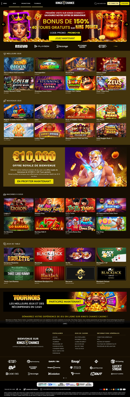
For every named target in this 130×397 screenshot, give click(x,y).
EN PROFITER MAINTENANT (34, 181)
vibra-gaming (69, 264)
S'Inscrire (124, 3)
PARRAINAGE (56, 353)
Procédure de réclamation (106, 346)
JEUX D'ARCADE (79, 344)
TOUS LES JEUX (79, 348)
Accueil (55, 337)
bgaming (68, 121)
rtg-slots (37, 264)
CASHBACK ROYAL (58, 346)
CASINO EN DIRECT (80, 342)
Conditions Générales (104, 337)
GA (20, 389)
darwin (98, 264)
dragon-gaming (8, 264)
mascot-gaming (100, 93)
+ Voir (115, 46)
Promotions (25, 3)
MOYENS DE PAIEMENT (103, 342)
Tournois (37, 3)
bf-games (6, 93)
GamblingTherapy (32, 389)
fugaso (68, 233)
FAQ (98, 339)
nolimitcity (6, 215)
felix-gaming (99, 215)
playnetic (6, 74)
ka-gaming (37, 215)
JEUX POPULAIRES (80, 337)
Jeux (14, 3)
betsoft (98, 140)
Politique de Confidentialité (106, 344)
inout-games (69, 74)
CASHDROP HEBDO (58, 348)
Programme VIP (58, 344)
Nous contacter (58, 351)
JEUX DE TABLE (79, 346)
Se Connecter (113, 3)
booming (68, 140)
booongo (68, 93)
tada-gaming (38, 121)
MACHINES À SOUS (80, 339)
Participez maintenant (65, 301)
